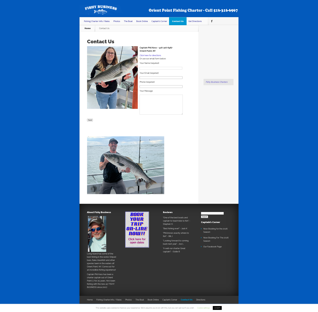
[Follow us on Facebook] (212, 21)
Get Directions (195, 21)
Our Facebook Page (212, 246)
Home (88, 28)
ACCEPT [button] (217, 308)
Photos (116, 21)
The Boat (128, 21)
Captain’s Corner (159, 21)
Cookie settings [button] (203, 308)
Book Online (142, 21)
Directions (200, 300)
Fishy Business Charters (216, 82)
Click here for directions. (150, 55)
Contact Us (178, 21)
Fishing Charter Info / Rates (97, 21)
